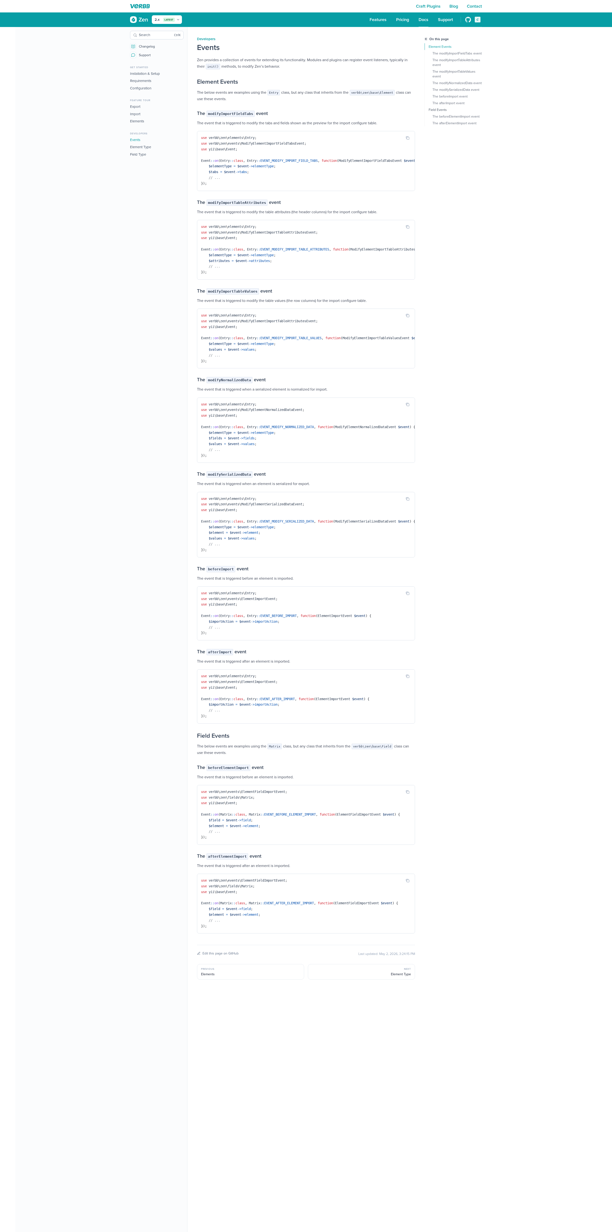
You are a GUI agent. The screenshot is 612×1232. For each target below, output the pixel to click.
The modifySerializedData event (455, 89)
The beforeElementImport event (456, 116)
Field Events (438, 109)
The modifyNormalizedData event (457, 83)
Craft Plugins (429, 6)
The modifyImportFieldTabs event (457, 53)
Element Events (440, 46)
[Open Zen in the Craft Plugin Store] (477, 19)
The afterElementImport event (454, 123)
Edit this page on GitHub (220, 953)
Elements (137, 121)
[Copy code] (407, 138)
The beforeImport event (450, 96)
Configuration (140, 88)
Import (135, 113)
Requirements (140, 80)
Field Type (138, 154)
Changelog (147, 46)
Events (135, 139)
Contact (474, 6)
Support (145, 55)
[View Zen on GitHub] (468, 19)
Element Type (140, 147)
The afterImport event (448, 103)
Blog (454, 6)
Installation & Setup (145, 73)
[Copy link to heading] (192, 82)
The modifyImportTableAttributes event (456, 62)
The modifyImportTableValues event (454, 74)
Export (135, 106)
